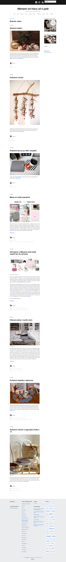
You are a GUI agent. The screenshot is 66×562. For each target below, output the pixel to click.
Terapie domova (24, 543)
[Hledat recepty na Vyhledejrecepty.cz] (48, 52)
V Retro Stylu (24, 549)
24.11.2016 (11, 25)
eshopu (24, 229)
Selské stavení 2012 (49, 538)
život (47, 551)
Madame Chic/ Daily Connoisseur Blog (25, 520)
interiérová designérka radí (26, 241)
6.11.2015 (11, 377)
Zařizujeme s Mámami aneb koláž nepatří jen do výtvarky (23, 253)
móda (26, 13)
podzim (12, 140)
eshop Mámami (21, 281)
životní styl (39, 13)
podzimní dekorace (30, 419)
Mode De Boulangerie (25, 527)
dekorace (12, 241)
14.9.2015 (11, 426)
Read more (21, 58)
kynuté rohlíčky (36, 519)
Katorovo (23, 511)
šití (53, 548)
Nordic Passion (24, 533)
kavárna (50, 519)
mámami (21, 13)
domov (14, 308)
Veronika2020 (24, 551)
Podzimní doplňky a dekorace (21, 380)
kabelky (47, 519)
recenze (51, 533)
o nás (14, 13)
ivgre (22, 507)
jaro (49, 516)
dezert (47, 508)
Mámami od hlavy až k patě (33, 8)
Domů (11, 18)
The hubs (23, 545)
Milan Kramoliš (24, 525)
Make (28, 557)
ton (20, 490)
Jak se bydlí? (24, 509)
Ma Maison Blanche (25, 518)
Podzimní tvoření (16, 77)
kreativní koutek (18, 308)
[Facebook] (36, 2)
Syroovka (23, 541)
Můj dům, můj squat (25, 529)
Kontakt (51, 13)
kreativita (18, 419)
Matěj (47, 526)
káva (53, 521)
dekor (12, 65)
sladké (47, 541)
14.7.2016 (11, 194)
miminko (51, 526)
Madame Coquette (25, 523)
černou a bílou (18, 176)
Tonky (33, 477)
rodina (34, 13)
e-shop (43, 13)
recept (48, 536)
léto (47, 523)
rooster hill (23, 535)
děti (50, 514)
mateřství (51, 523)
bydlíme (12, 309)
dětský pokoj (16, 241)
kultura (30, 13)
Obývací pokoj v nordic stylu (21, 320)
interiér (20, 241)
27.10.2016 (11, 147)
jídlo (18, 13)
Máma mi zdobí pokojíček (20, 197)
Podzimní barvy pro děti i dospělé (23, 150)
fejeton (54, 514)
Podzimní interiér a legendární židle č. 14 (25, 430)
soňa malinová (24, 539)
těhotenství (48, 543)
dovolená (53, 511)
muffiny (47, 528)
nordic (21, 370)
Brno (49, 503)
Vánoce (15, 67)
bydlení (12, 370)
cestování (53, 503)
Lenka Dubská (31, 225)
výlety (50, 548)
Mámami (32, 241)
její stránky (28, 296)
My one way (24, 531)
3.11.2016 (11, 74)
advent (12, 67)
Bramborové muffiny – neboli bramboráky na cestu (38, 509)
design (15, 309)
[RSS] (42, 2)
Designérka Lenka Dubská (26, 503)
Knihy (47, 13)
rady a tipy (27, 309)
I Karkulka (23, 505)
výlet (47, 548)
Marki (14, 237)
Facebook (45, 46)
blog (47, 503)
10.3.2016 (11, 317)
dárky (47, 514)
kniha (54, 519)
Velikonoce (53, 543)
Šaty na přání (24, 537)
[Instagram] (39, 2)
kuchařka (50, 521)
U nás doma (24, 547)
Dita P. (51, 508)
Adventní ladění (16, 28)
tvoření (15, 140)
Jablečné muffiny (36, 514)
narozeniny (51, 531)
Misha (14, 63)
